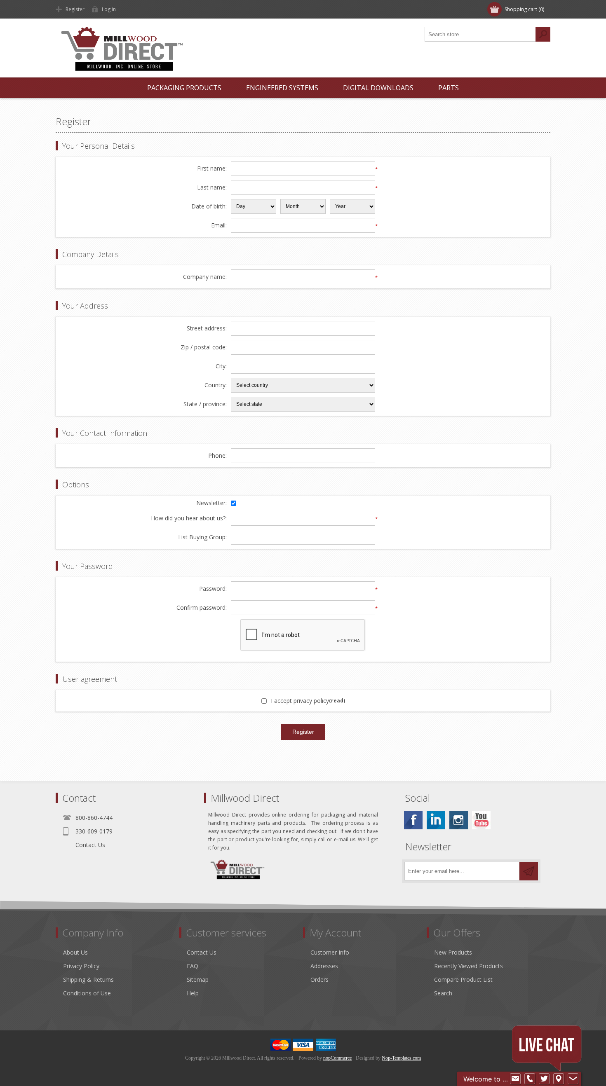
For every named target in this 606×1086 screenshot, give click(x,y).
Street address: (207, 328)
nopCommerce (337, 1058)
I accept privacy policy (300, 700)
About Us (75, 952)
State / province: (205, 404)
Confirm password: (201, 607)
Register (75, 9)
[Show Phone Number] (529, 1079)
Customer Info (329, 952)
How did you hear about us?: (189, 518)
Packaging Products (184, 87)
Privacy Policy (81, 966)
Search (443, 993)
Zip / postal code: (204, 347)
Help (193, 993)
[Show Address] (558, 1079)
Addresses (324, 966)
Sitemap (198, 979)
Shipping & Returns (88, 979)
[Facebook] (413, 820)
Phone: (217, 455)
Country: (215, 385)
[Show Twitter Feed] (544, 1079)
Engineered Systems (282, 87)
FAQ (192, 966)
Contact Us (90, 845)
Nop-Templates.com (401, 1058)
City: (221, 366)
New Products (453, 952)
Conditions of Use (87, 993)
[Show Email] (515, 1079)
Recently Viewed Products (468, 966)
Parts (448, 87)
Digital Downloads (378, 87)
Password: (213, 588)
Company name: (205, 277)
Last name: (212, 187)
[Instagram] (458, 820)
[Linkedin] (436, 820)
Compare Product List (463, 979)
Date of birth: (209, 206)
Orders (319, 979)
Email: (219, 225)
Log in (109, 9)
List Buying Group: (202, 537)
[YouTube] (481, 820)
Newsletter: (211, 503)
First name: (212, 168)
